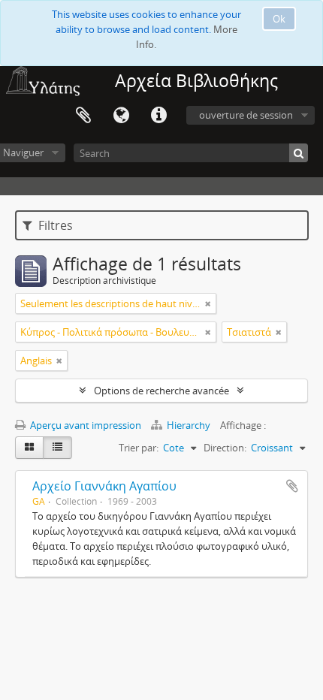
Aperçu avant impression (84, 425)
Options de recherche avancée (161, 390)
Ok (279, 19)
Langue (121, 115)
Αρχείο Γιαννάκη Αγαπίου (104, 486)
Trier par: (138, 447)
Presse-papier (83, 115)
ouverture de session (246, 115)
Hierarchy (189, 425)
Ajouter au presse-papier (292, 485)
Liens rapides (158, 115)
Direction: (225, 447)
